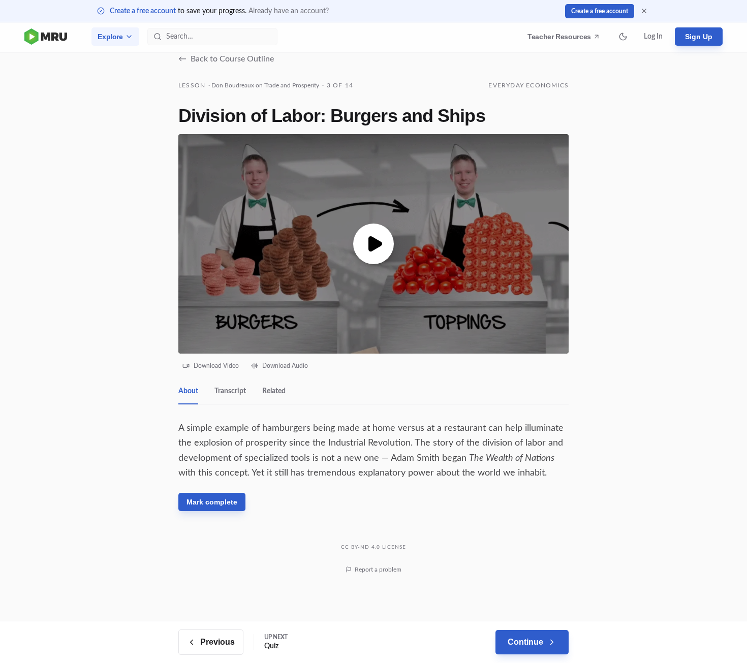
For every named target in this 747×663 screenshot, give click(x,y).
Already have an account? (288, 11)
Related (274, 391)
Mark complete (211, 502)
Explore (110, 37)
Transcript (230, 391)
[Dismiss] (644, 11)
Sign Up (698, 37)
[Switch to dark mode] (623, 36)
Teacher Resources (561, 39)
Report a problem (378, 569)
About (188, 391)
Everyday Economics (528, 85)
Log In (653, 36)
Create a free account (143, 11)
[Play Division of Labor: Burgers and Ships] (373, 244)
